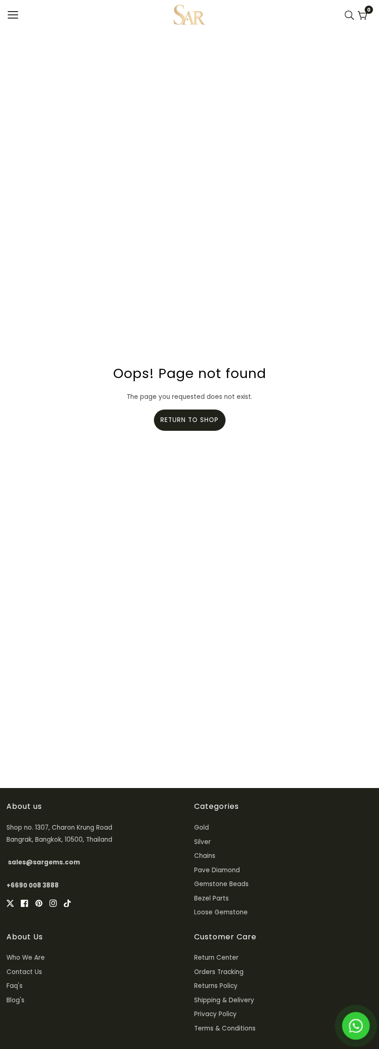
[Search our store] (351, 15)
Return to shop (189, 420)
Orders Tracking (219, 972)
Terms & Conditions (225, 1028)
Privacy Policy (215, 1014)
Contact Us (24, 972)
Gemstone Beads (221, 884)
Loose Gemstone (221, 912)
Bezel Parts (211, 898)
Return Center (216, 957)
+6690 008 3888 (32, 885)
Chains (204, 855)
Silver (202, 842)
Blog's (15, 1000)
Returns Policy (216, 985)
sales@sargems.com (44, 862)
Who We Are (25, 957)
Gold (201, 827)
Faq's (14, 985)
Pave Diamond (217, 870)
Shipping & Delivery (224, 1000)
